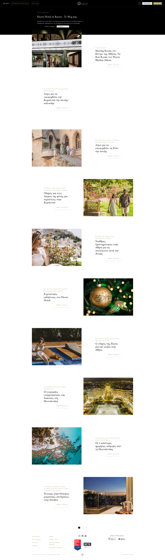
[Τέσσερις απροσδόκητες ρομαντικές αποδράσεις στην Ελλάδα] (108, 495)
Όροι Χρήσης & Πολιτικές (55, 547)
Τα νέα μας (35, 542)
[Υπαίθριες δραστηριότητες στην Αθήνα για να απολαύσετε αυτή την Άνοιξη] (57, 247)
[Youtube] (86, 536)
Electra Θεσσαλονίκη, (48, 291)
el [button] (139, 3)
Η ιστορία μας (36, 536)
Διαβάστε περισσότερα (113, 64)
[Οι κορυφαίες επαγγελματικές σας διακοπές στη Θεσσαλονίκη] (108, 396)
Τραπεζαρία (51, 90)
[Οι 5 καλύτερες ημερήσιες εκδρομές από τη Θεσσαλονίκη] (57, 446)
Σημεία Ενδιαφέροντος (48, 388)
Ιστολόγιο (34, 545)
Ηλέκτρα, (66, 88)
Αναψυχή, (104, 140)
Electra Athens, (98, 236)
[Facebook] (79, 536)
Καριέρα (51, 536)
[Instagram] (82, 536)
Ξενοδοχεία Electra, (115, 140)
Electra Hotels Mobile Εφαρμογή (54, 543)
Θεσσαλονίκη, (117, 438)
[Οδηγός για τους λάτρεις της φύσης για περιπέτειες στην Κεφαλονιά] (108, 197)
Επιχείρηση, (63, 386)
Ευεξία (108, 340)
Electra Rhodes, (98, 140)
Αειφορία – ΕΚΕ (53, 539)
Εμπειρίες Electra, (55, 88)
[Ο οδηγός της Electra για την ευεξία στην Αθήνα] (57, 346)
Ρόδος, (96, 142)
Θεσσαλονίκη (59, 291)
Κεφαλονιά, (46, 90)
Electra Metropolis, (54, 289)
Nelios (132, 554)
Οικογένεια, (97, 440)
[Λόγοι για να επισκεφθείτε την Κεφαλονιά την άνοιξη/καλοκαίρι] (108, 98)
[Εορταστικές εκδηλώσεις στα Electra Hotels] (108, 297)
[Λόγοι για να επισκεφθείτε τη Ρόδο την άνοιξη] (57, 148)
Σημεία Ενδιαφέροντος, (103, 142)
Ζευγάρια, (61, 88)
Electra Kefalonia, (47, 88)
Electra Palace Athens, (63, 289)
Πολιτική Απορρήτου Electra (54, 554)
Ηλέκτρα (104, 47)
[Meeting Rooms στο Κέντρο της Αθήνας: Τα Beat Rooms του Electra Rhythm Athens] (57, 48)
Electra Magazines (36, 539)
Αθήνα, (103, 236)
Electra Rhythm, (98, 47)
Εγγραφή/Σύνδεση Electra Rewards (21, 3)
